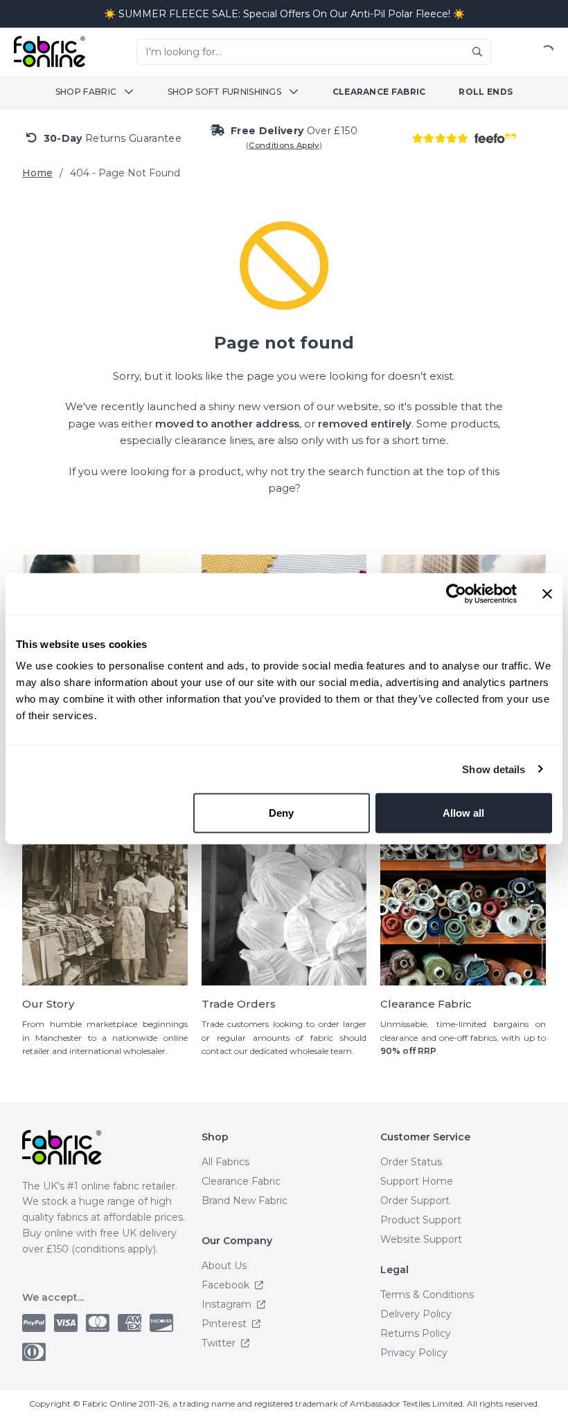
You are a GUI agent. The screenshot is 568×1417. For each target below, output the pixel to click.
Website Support (421, 1239)
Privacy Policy (413, 1352)
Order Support (415, 1200)
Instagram (228, 1304)
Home (37, 173)
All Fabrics (225, 1162)
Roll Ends (486, 91)
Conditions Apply (284, 145)
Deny (281, 813)
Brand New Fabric (244, 1200)
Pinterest (225, 1323)
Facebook (227, 1285)
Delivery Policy (416, 1314)
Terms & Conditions (427, 1294)
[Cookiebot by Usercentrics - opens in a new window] (456, 593)
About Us (224, 1265)
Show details (493, 769)
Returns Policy (415, 1333)
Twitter (220, 1343)
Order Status (411, 1162)
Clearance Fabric (379, 91)
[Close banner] (547, 593)
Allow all (463, 813)
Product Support (420, 1220)
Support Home (416, 1181)
